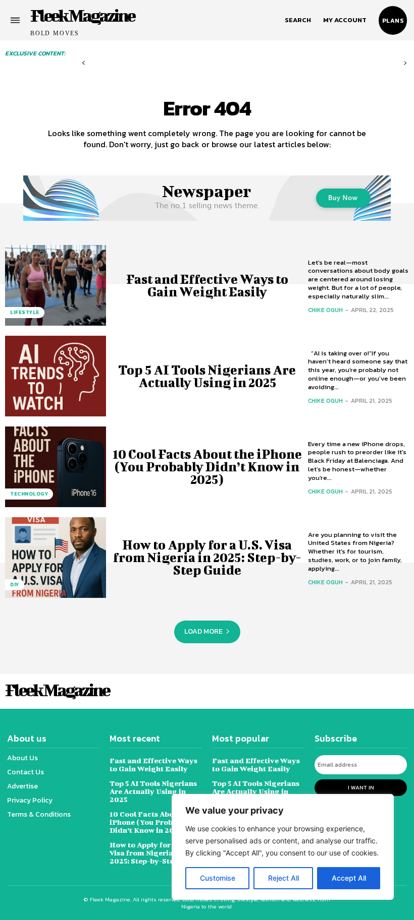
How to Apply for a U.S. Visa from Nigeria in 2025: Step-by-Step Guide (207, 557)
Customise (217, 878)
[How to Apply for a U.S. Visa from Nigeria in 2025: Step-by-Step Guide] (55, 557)
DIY (14, 584)
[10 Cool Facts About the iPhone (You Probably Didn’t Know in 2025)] (55, 466)
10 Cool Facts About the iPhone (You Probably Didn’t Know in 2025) (207, 466)
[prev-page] (83, 63)
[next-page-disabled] (405, 63)
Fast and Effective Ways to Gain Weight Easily (207, 285)
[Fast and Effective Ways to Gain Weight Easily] (55, 285)
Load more (203, 631)
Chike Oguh (325, 310)
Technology (29, 494)
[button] (298, 20)
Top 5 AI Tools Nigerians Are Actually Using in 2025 (207, 376)
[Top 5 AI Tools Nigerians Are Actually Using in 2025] (55, 376)
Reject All (283, 878)
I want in (361, 787)
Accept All (349, 878)
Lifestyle (24, 312)
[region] (283, 847)
